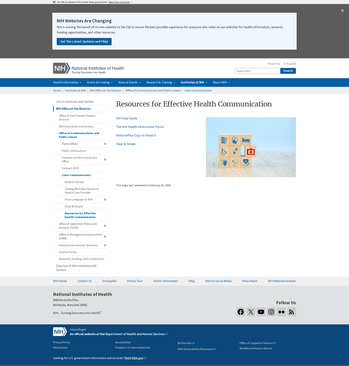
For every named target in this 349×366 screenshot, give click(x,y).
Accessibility (123, 342)
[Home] (88, 68)
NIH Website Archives (282, 281)
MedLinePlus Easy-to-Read (134, 135)
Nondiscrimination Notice (256, 348)
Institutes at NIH (75, 90)
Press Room (249, 281)
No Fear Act (184, 343)
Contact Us (84, 281)
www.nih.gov (78, 329)
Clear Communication (198, 90)
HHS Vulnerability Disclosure (195, 349)
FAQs (191, 281)
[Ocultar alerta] (342, 10)
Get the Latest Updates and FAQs (84, 41)
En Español (290, 64)
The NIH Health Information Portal (140, 127)
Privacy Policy (61, 342)
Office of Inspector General (256, 343)
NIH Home (60, 281)
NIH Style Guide (126, 118)
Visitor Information (165, 281)
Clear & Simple (126, 144)
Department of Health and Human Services (135, 334)
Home (57, 90)
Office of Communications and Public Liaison (153, 90)
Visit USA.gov (134, 358)
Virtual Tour (273, 64)
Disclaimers (60, 347)
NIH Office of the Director (105, 90)
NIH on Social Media (218, 281)
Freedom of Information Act (133, 347)
